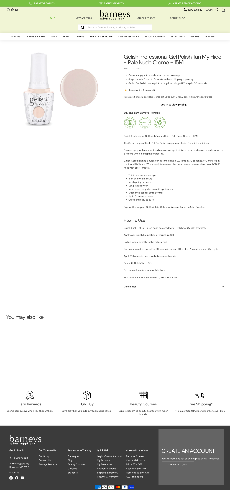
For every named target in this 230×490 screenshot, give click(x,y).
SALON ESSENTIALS (128, 36)
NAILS (54, 36)
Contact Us (45, 460)
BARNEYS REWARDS (44, 3)
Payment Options (106, 468)
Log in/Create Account (109, 456)
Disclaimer (130, 286)
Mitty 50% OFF (134, 464)
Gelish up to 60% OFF (137, 472)
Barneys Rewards (48, 464)
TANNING (79, 36)
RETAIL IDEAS (178, 36)
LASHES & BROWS (35, 36)
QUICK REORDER (146, 18)
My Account (103, 460)
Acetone (146, 270)
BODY (66, 36)
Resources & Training (79, 450)
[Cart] (223, 9)
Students (73, 472)
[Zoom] (59, 88)
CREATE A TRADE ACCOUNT (187, 3)
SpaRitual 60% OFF (136, 468)
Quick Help (103, 450)
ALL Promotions (134, 476)
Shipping (139, 97)
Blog (70, 460)
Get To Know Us (47, 450)
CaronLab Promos (136, 460)
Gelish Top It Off (142, 263)
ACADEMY (210, 36)
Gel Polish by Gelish (156, 207)
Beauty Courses (76, 464)
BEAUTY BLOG (177, 18)
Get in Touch (16, 450)
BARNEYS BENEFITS (114, 3)
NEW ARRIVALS (84, 18)
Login (209, 9)
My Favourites (104, 464)
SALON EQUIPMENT (155, 36)
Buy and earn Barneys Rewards (142, 112)
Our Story (44, 456)
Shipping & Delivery (107, 472)
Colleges (72, 468)
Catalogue (73, 456)
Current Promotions (137, 450)
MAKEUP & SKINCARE (101, 36)
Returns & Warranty (107, 476)
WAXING (15, 36)
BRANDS (194, 36)
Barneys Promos (135, 456)
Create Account (178, 464)
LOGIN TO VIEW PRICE (23, 376)
